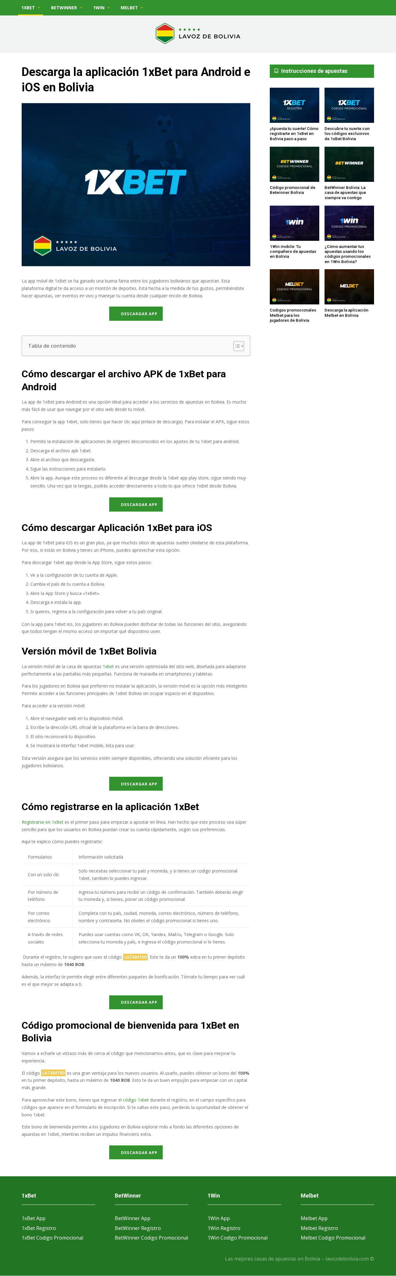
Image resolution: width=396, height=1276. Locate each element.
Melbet (129, 7)
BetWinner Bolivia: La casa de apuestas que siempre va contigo (345, 192)
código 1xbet (136, 1100)
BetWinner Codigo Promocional (151, 1237)
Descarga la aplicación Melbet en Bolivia (346, 313)
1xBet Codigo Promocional (52, 1237)
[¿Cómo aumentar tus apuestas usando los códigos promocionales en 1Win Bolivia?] (349, 223)
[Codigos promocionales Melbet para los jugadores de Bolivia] (294, 287)
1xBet (28, 7)
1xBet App (33, 1218)
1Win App (219, 1218)
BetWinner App (132, 1218)
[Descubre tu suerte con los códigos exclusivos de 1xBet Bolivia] (349, 106)
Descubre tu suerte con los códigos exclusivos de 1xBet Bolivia (347, 133)
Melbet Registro (319, 1228)
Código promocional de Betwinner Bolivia (292, 190)
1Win (99, 7)
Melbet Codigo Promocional (333, 1237)
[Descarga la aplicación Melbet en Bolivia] (349, 287)
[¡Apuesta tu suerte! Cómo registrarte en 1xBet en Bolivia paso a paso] (294, 106)
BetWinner (64, 7)
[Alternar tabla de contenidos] (236, 346)
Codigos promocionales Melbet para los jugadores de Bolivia (293, 315)
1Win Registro (224, 1228)
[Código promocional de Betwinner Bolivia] (294, 165)
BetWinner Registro (138, 1228)
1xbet (108, 666)
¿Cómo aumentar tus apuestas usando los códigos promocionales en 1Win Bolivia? (348, 254)
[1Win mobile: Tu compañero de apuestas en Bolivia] (294, 223)
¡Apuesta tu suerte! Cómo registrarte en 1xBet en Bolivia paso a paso (294, 133)
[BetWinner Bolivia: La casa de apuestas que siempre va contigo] (349, 165)
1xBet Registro (39, 1228)
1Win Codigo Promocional (238, 1237)
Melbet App (314, 1218)
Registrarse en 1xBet (42, 822)
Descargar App (139, 313)
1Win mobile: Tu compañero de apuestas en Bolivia (293, 251)
